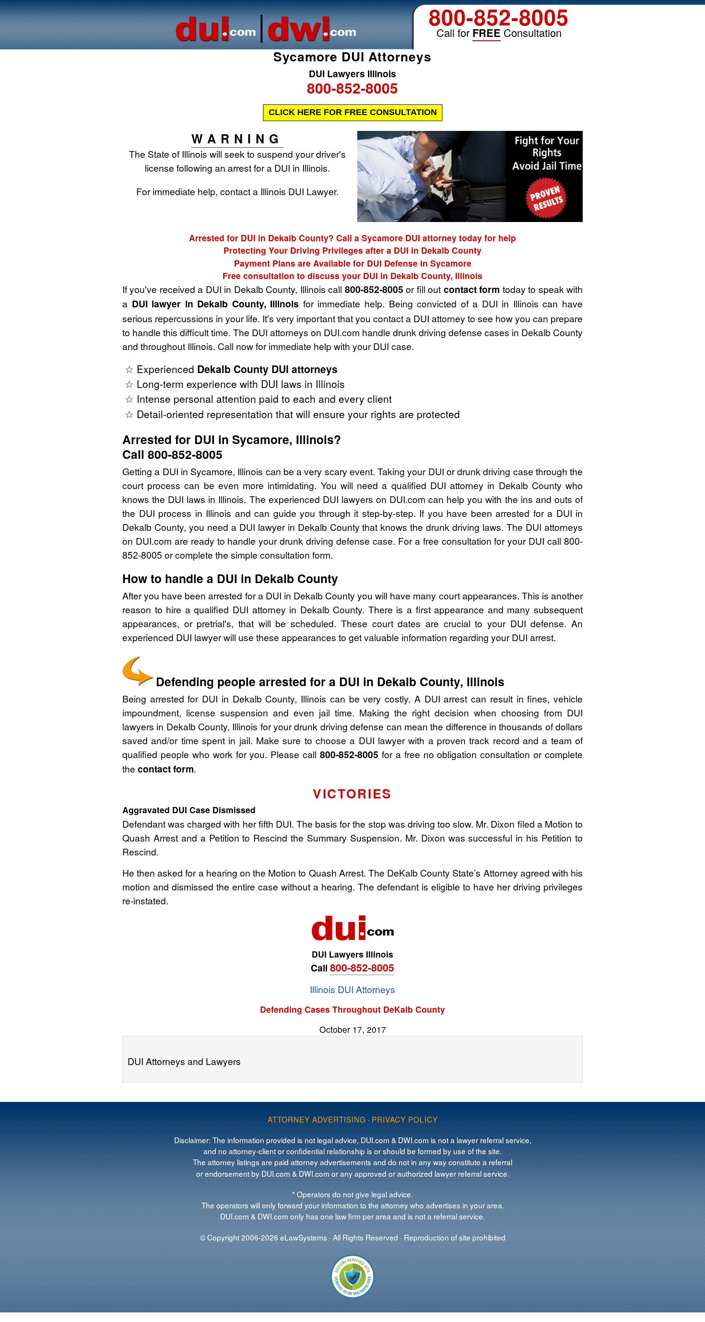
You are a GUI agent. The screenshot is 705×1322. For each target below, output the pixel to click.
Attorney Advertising (317, 1119)
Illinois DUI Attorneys (352, 989)
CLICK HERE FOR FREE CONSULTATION (353, 112)
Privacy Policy (405, 1119)
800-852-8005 (499, 16)
